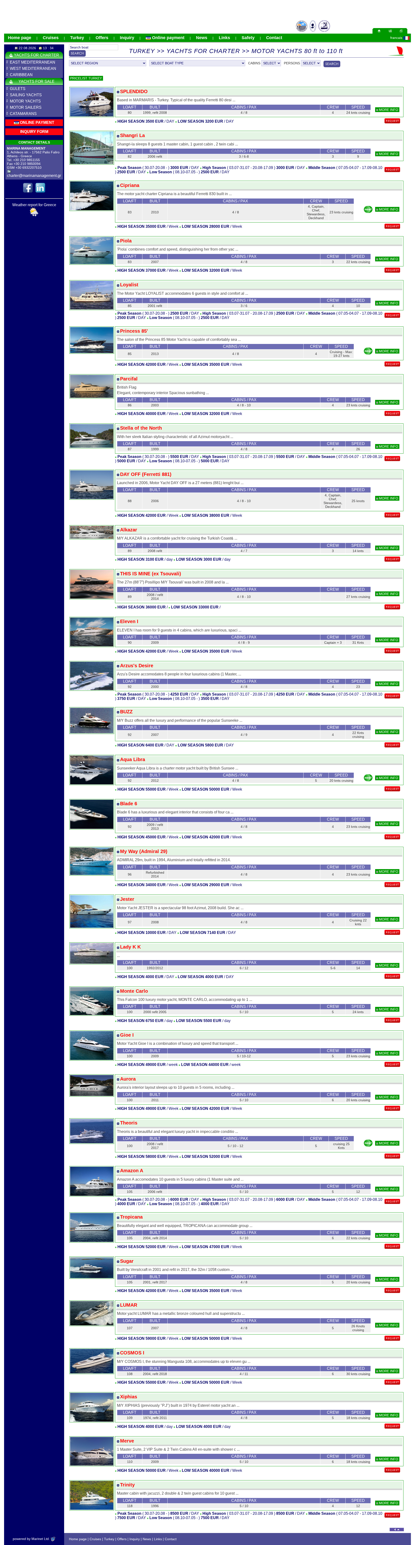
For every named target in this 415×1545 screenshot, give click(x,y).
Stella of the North (141, 428)
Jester (127, 899)
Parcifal (129, 378)
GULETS (17, 89)
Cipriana (129, 185)
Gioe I (127, 1035)
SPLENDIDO (134, 91)
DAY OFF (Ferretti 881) (145, 474)
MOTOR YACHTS (25, 101)
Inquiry (127, 37)
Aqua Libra (132, 759)
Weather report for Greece (34, 205)
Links (224, 37)
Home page (19, 37)
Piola (126, 240)
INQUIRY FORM (34, 132)
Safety (248, 37)
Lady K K (130, 947)
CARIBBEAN (21, 75)
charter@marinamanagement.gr (34, 176)
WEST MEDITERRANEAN (33, 68)
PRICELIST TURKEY (86, 78)
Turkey (77, 37)
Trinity (127, 1484)
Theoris (128, 1122)
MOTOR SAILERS (26, 107)
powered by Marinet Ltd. (32, 1539)
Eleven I (129, 621)
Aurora (128, 1079)
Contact (274, 37)
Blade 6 (128, 803)
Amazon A (131, 1170)
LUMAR (128, 1305)
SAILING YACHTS (26, 95)
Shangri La (132, 135)
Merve (127, 1440)
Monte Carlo (134, 991)
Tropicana (131, 1217)
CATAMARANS (23, 114)
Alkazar (128, 529)
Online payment (167, 37)
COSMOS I (132, 1352)
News (201, 37)
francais (396, 38)
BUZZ (126, 711)
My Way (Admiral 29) (143, 851)
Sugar (127, 1261)
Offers (102, 37)
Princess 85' (134, 331)
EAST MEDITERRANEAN (32, 62)
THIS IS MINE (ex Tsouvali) (150, 573)
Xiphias (128, 1396)
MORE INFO (388, 110)
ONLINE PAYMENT (36, 122)
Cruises (51, 37)
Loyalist (129, 284)
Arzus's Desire (136, 665)
